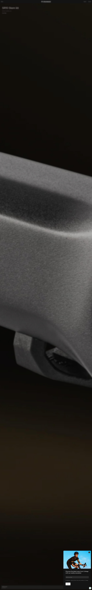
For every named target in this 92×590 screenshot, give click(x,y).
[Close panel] (89, 552)
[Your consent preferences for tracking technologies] (90, 588)
